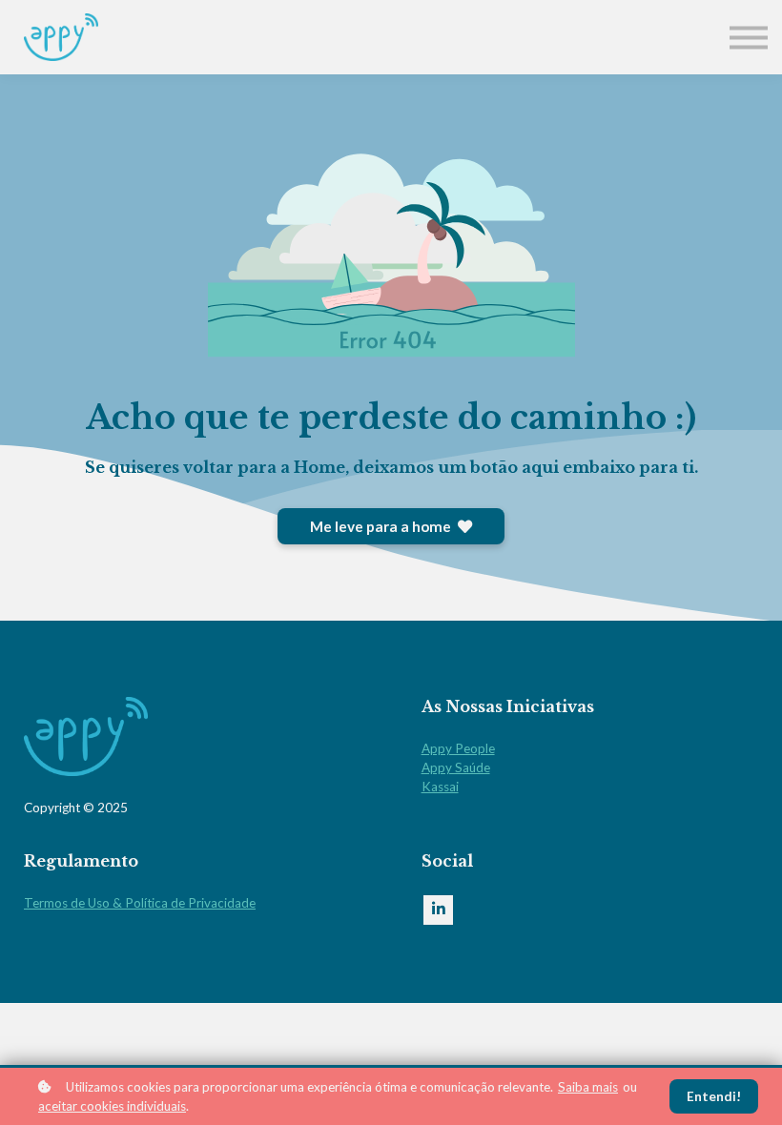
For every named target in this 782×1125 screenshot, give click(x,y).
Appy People (458, 748)
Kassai (440, 786)
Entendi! (714, 1096)
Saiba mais (588, 1086)
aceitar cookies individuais (112, 1106)
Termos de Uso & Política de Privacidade (140, 902)
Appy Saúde (456, 767)
